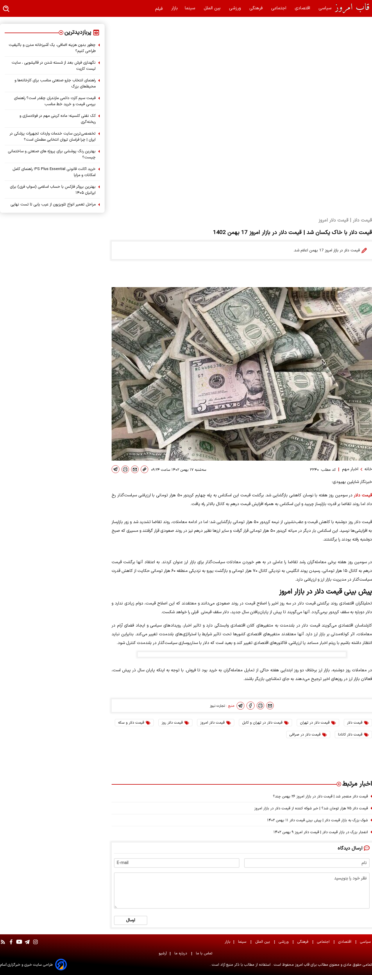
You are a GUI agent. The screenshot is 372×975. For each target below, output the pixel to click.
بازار (174, 8)
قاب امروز (302, 964)
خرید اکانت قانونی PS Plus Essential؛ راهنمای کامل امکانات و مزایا (54, 172)
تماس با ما (205, 953)
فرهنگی (256, 8)
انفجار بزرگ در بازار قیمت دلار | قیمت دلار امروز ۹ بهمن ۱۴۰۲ (320, 832)
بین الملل (213, 8)
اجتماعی (279, 8)
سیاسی (326, 8)
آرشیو (163, 953)
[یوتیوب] (19, 945)
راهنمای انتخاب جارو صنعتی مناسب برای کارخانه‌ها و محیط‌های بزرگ (55, 83)
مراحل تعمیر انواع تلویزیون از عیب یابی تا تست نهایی (53, 204)
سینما (191, 8)
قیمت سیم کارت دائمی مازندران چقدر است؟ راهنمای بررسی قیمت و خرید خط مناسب (55, 101)
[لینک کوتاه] (144, 469)
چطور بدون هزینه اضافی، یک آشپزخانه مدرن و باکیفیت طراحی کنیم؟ (52, 48)
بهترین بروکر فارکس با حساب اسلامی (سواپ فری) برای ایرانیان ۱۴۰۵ (53, 190)
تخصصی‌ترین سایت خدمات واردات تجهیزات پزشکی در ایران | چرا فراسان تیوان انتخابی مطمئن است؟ (53, 136)
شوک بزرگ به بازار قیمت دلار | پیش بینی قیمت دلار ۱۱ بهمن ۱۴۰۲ (317, 820)
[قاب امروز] (351, 8)
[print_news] (125, 469)
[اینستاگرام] (35, 945)
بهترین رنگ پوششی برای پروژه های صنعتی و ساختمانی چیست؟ (52, 154)
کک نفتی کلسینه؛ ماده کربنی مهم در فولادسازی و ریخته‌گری (57, 119)
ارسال (130, 920)
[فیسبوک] (250, 706)
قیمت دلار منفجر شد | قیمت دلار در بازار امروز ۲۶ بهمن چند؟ (320, 796)
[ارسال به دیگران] (135, 469)
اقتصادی (303, 8)
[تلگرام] (115, 469)
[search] (6, 9)
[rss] (3, 945)
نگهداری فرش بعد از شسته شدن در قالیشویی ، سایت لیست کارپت (54, 66)
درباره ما (181, 953)
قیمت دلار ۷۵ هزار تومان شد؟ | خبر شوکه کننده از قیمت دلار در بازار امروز (311, 808)
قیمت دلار (363, 495)
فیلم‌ (159, 9)
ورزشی (235, 8)
